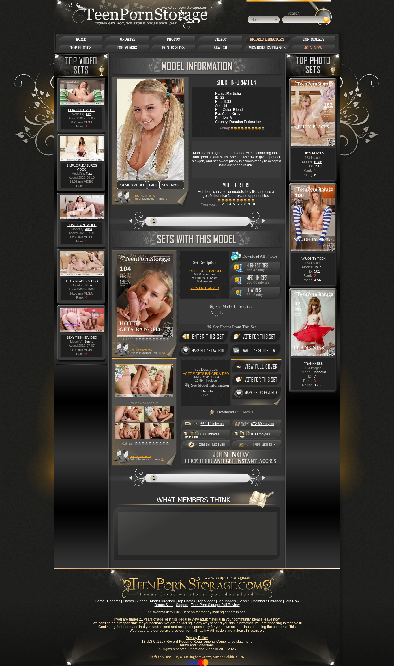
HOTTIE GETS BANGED (204, 271)
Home (99, 601)
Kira (88, 114)
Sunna (88, 341)
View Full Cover (204, 288)
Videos (141, 601)
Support (182, 605)
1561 (318, 166)
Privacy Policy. (197, 638)
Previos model (132, 185)
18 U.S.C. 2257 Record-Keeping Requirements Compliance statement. (197, 642)
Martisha (217, 313)
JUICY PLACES (313, 153)
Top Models (227, 601)
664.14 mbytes (212, 424)
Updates (113, 601)
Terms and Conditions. (197, 645)
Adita (88, 229)
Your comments (144, 195)
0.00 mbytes (209, 434)
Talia (318, 267)
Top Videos (206, 601)
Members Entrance (267, 601)
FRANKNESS (313, 363)
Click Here (182, 612)
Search (244, 601)
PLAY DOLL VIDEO (81, 110)
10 (253, 204)
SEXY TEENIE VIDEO (81, 337)
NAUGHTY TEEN (313, 258)
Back (153, 185)
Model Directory (162, 601)
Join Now (292, 601)
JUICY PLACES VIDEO (81, 281)
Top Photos (186, 601)
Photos (128, 601)
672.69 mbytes (262, 424)
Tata (89, 173)
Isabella (320, 372)
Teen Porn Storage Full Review (215, 605)
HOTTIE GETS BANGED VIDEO (206, 373)
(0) (166, 198)
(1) (162, 459)
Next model (172, 185)
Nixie (88, 285)
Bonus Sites (164, 605)
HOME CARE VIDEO (82, 225)
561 (317, 271)
